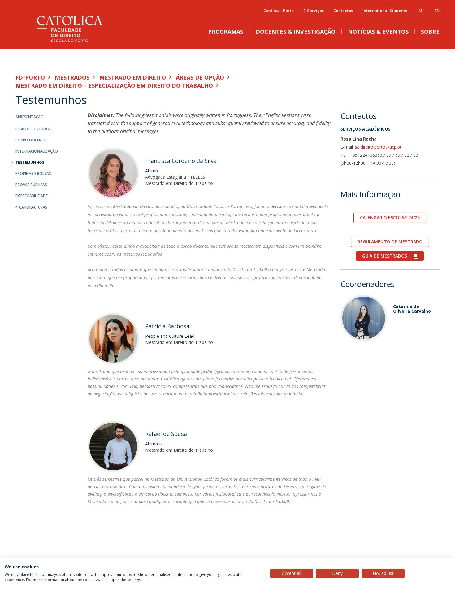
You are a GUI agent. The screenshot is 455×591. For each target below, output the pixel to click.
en (437, 10)
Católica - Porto (278, 10)
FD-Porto (30, 77)
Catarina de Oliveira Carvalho (412, 308)
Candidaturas (33, 207)
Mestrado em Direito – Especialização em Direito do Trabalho (114, 85)
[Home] (77, 42)
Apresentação (29, 117)
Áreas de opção (200, 77)
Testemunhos (29, 162)
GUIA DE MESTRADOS (384, 256)
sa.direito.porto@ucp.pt (378, 147)
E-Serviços (313, 10)
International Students (384, 10)
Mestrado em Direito (132, 77)
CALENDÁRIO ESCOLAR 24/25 (390, 217)
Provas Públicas (31, 184)
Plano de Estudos (33, 129)
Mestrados (72, 77)
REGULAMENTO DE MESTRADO (390, 242)
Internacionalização (36, 151)
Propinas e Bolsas (33, 173)
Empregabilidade (31, 195)
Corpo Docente (30, 140)
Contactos (343, 10)
